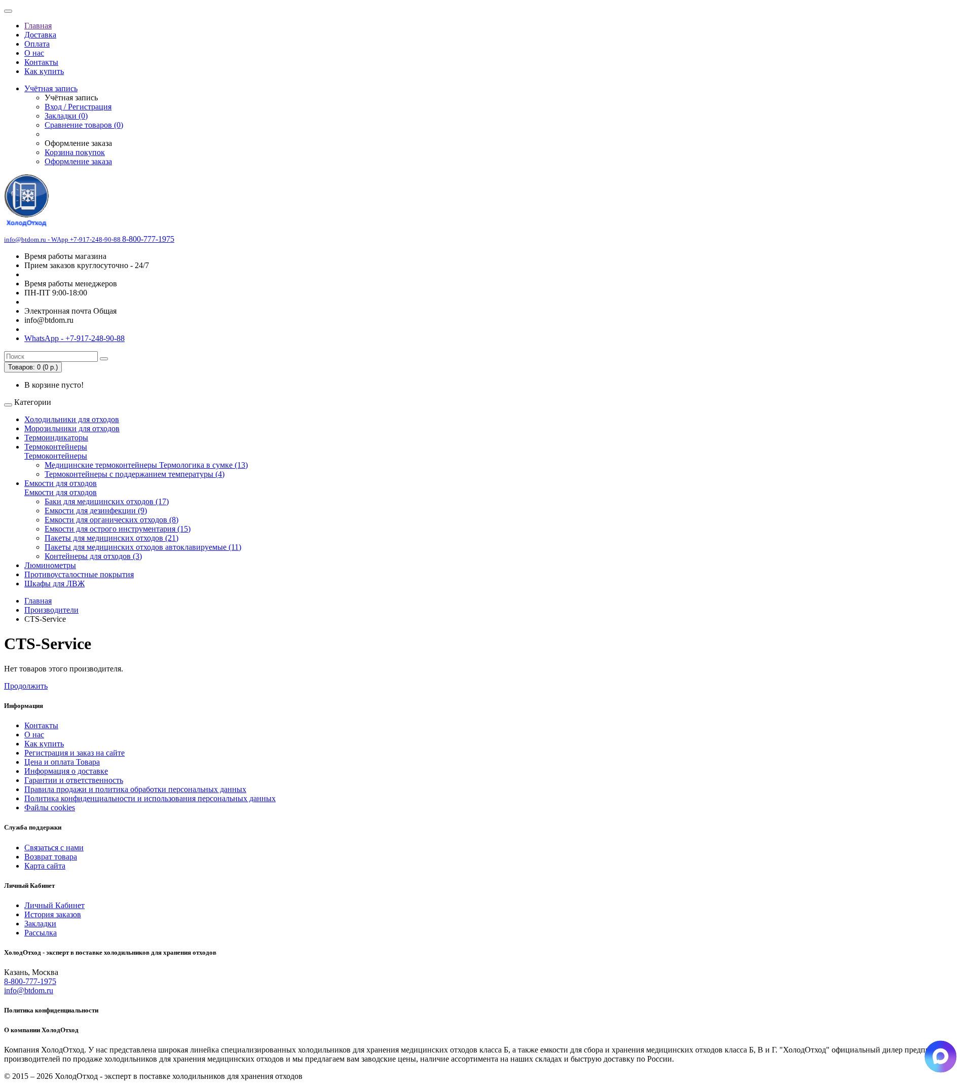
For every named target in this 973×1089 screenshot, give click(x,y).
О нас (34, 53)
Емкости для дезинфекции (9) (96, 510)
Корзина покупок (75, 152)
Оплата (37, 44)
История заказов (52, 914)
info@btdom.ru (28, 990)
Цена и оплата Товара (62, 762)
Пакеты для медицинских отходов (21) (111, 538)
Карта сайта (44, 865)
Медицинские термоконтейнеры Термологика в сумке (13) (146, 465)
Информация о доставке (66, 771)
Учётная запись (51, 88)
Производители (51, 610)
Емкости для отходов (60, 483)
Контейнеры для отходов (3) (93, 556)
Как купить (44, 71)
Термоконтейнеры (55, 446)
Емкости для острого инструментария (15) (118, 528)
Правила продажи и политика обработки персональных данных (135, 789)
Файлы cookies (49, 807)
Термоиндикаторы (56, 437)
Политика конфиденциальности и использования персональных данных (150, 798)
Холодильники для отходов (71, 419)
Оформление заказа (78, 161)
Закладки (40, 923)
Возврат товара (50, 856)
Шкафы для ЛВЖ (54, 583)
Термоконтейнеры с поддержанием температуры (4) (134, 474)
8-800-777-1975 (30, 981)
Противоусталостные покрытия (79, 574)
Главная (38, 25)
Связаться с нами (54, 847)
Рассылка (40, 932)
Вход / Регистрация (78, 106)
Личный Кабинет (54, 905)
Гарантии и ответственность (73, 780)
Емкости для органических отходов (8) (111, 519)
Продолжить (26, 686)
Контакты (41, 62)
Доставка (40, 34)
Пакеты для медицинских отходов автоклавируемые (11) (143, 547)
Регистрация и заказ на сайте (74, 752)
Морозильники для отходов (72, 428)
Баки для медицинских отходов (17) (107, 501)
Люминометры (50, 565)
